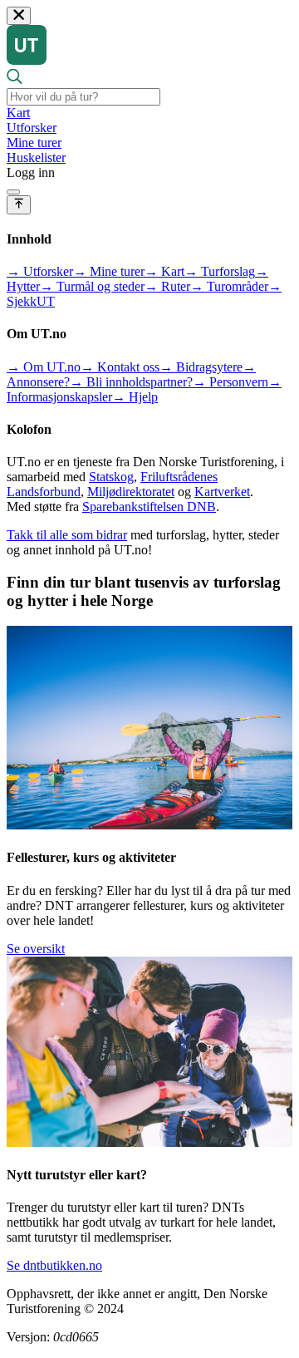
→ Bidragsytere (201, 367)
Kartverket (222, 492)
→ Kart (164, 271)
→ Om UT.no (44, 367)
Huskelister (36, 157)
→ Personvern (230, 382)
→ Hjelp (135, 397)
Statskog (111, 477)
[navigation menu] (13, 191)
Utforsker (31, 128)
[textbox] (83, 97)
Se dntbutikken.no (54, 1265)
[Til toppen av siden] (19, 204)
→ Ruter (167, 286)
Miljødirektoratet (130, 492)
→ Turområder (229, 286)
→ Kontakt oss (120, 367)
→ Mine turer (109, 271)
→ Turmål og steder (92, 286)
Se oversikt (36, 949)
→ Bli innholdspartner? (131, 382)
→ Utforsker (40, 271)
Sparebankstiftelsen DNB (149, 506)
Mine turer (34, 142)
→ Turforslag (219, 271)
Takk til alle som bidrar (67, 535)
